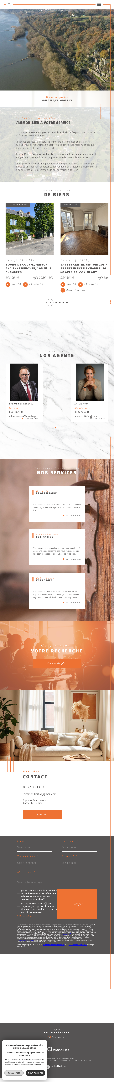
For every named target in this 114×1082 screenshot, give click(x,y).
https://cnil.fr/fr (66, 928)
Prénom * (70, 835)
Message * (26, 866)
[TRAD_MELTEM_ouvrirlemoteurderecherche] (9, 4)
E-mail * (70, 850)
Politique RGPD (79, 1055)
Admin (62, 1055)
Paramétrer (14, 1073)
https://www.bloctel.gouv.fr (25, 934)
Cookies (89, 1055)
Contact (110, 301)
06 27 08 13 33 (16, 406)
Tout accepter (35, 1073)
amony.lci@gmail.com (86, 410)
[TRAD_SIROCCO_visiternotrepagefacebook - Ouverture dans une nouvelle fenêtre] (26, 819)
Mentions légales (52, 1055)
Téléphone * (28, 850)
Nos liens (68, 1055)
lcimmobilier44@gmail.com (39, 788)
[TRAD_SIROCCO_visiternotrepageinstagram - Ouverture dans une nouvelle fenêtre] (33, 819)
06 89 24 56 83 (82, 406)
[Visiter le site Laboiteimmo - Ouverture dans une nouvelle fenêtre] (57, 1064)
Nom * (23, 835)
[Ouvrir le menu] (99, 4)
